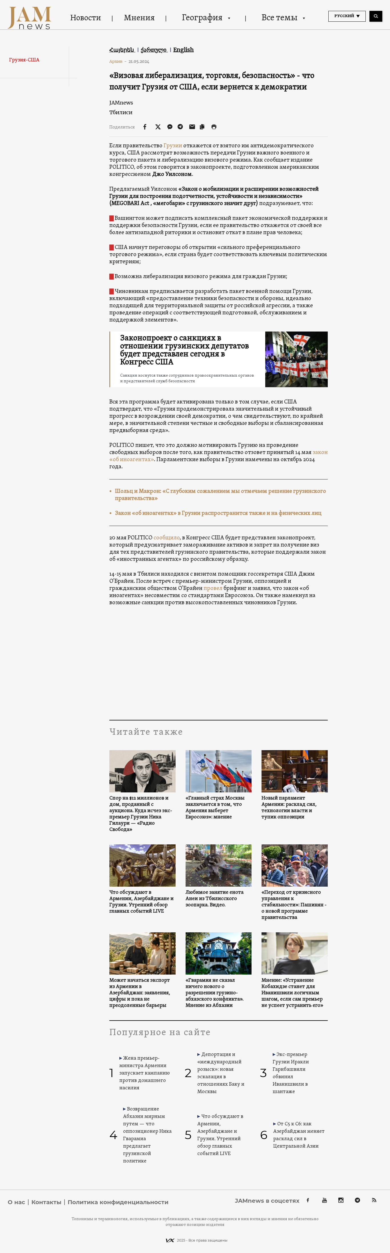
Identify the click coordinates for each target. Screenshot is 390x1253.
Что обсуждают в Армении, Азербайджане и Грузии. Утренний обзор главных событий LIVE (141, 902)
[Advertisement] (218, 663)
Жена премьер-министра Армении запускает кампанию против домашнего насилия (144, 1073)
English (183, 49)
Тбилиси (120, 112)
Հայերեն (122, 49)
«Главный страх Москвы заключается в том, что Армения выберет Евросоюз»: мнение (215, 807)
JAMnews (121, 102)
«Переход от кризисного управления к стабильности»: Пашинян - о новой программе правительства (294, 905)
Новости (85, 18)
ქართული (154, 49)
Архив (118, 61)
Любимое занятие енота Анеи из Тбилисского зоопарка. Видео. (215, 898)
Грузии (173, 146)
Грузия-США (24, 60)
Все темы (279, 18)
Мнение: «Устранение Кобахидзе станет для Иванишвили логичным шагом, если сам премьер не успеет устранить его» (292, 993)
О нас (16, 1202)
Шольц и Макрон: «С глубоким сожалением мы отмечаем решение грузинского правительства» (220, 495)
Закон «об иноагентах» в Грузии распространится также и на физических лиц (218, 513)
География (202, 18)
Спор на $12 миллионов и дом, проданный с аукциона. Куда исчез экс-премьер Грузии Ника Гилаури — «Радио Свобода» (140, 814)
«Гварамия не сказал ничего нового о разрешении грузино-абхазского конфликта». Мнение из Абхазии (215, 993)
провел (213, 588)
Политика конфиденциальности (118, 1202)
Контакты (46, 1202)
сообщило (167, 538)
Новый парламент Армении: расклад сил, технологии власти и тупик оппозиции (289, 807)
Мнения (139, 18)
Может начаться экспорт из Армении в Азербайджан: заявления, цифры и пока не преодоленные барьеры (139, 993)
